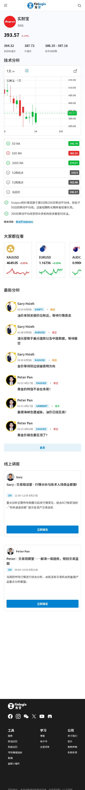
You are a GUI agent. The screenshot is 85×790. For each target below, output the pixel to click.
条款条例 (72, 752)
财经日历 (12, 741)
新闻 (10, 758)
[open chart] (75, 71)
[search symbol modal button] (79, 5)
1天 (9, 71)
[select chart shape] (26, 70)
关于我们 (72, 735)
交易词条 (45, 746)
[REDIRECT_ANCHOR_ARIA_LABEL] (18, 271)
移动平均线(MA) (24, 221)
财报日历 (12, 746)
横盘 (52, 309)
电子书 (43, 741)
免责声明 (72, 746)
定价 (70, 741)
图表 (10, 735)
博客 (42, 735)
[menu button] (5, 5)
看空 (54, 332)
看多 (57, 406)
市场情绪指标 (15, 752)
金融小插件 (14, 763)
